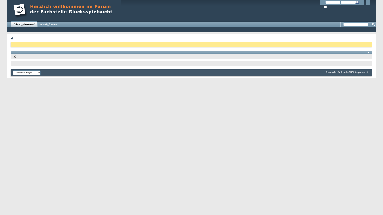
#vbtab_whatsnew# (24, 24)
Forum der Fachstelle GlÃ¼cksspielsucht (347, 72)
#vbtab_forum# (48, 24)
